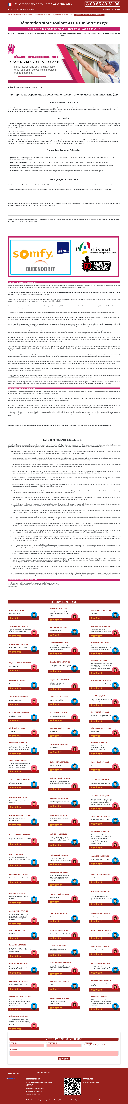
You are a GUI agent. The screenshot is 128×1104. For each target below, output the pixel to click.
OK (100, 1100)
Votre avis (13, 1049)
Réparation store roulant (111, 9)
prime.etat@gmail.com (37, 1088)
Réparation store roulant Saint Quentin (21, 9)
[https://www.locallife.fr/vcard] (72, 1086)
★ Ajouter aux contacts (91, 1082)
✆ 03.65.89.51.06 (102, 3)
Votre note (88, 1043)
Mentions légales (13, 1073)
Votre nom (13, 1043)
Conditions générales (43, 1072)
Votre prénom (51, 1043)
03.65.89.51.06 (38, 1091)
